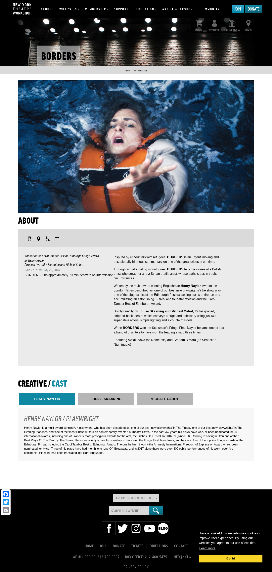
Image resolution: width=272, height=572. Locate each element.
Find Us (248, 29)
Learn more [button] (207, 548)
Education (145, 9)
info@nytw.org (186, 556)
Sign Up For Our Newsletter (134, 498)
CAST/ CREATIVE (140, 70)
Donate (253, 8)
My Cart (199, 29)
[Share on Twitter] (6, 502)
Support (121, 9)
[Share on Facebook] (6, 494)
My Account (214, 29)
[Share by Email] (6, 510)
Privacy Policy (136, 566)
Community (210, 9)
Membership (95, 9)
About (46, 9)
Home (89, 545)
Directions (159, 545)
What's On (68, 9)
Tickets (137, 545)
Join (238, 8)
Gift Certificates (232, 29)
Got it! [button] (230, 558)
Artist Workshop (177, 9)
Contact (181, 545)
